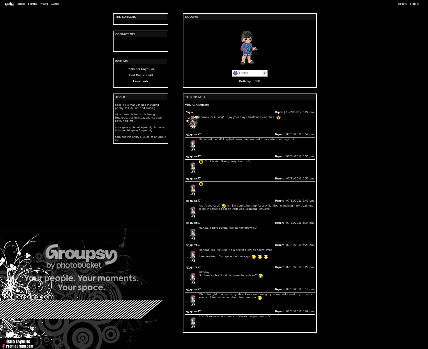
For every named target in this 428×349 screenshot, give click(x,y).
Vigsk (189, 112)
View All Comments (197, 104)
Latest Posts (140, 81)
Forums (33, 3)
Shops (21, 3)
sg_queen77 (193, 134)
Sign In (415, 3)
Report (279, 112)
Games (55, 3)
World (44, 3)
